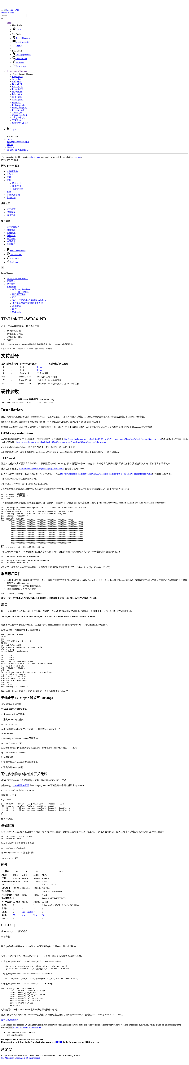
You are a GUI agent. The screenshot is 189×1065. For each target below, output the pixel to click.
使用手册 (16, 186)
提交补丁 (11, 209)
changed (77, 157)
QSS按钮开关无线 (20, 785)
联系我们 (11, 244)
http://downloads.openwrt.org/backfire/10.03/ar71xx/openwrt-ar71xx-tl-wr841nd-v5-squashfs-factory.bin (60, 442)
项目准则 (11, 230)
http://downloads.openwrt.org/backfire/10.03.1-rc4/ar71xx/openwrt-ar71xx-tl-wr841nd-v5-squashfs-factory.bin (112, 439)
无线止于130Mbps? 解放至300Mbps (29, 300)
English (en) (17, 76)
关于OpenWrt (13, 227)
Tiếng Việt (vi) (18, 117)
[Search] (2, 18)
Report (40, 367)
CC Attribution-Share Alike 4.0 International (20, 1058)
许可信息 (11, 241)
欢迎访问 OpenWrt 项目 (18, 141)
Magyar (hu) (17, 91)
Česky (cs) (16, 81)
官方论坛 (11, 197)
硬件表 (10, 144)
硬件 (14, 309)
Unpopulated (27, 912)
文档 (9, 180)
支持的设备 (12, 171)
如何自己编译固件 (10, 1020)
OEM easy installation (22, 289)
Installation (11, 287)
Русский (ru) (18, 110)
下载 (9, 177)
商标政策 (11, 235)
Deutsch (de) (17, 84)
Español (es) (17, 86)
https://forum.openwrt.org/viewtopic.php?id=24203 (41, 468)
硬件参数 (11, 284)
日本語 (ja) (17, 97)
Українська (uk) (19, 115)
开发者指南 (17, 189)
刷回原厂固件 (18, 294)
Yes (14, 915)
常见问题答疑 (13, 194)
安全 (9, 192)
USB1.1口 (17, 312)
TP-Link (10, 147)
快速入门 (16, 183)
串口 (14, 297)
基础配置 (16, 306)
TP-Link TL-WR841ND (17, 150)
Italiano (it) (17, 94)
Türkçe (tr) (17, 112)
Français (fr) (17, 89)
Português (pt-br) (19, 107)
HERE (59, 1042)
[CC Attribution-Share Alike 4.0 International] (6, 1050)
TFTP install (23, 292)
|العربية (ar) (17, 79)
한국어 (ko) (17, 99)
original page (35, 157)
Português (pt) (18, 105)
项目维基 (11, 215)
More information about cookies (27, 1027)
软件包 (10, 174)
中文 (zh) (16, 120)
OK (10, 1027)
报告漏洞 (11, 212)
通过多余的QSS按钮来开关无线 (27, 303)
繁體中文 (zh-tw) (20, 123)
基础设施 (11, 232)
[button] (9, 23)
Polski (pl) (16, 102)
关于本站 (11, 238)
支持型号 (11, 281)
